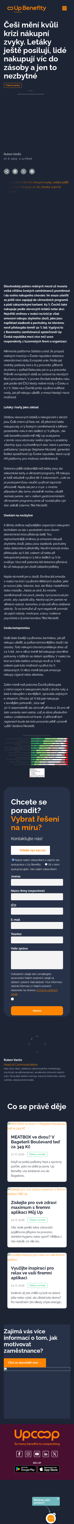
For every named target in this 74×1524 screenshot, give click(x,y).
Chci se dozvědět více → (25, 1362)
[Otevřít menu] (64, 8)
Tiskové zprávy (13, 85)
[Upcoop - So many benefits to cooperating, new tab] (37, 1438)
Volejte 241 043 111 (32, 850)
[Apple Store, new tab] (48, 1469)
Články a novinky (37, 1154)
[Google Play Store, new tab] (25, 1469)
